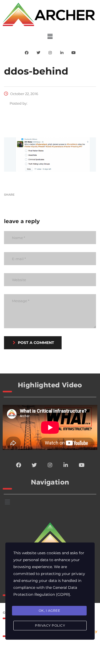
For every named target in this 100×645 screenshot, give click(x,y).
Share (9, 194)
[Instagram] (50, 52)
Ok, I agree (49, 611)
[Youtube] (73, 52)
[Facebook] (26, 52)
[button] (49, 36)
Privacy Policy (50, 625)
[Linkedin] (61, 52)
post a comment (36, 342)
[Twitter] (38, 52)
